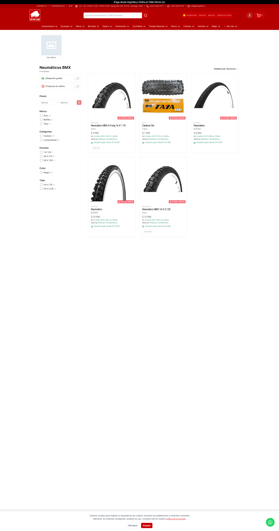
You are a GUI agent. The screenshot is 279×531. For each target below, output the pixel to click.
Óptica (105, 26)
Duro (47, 115)
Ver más (230, 26)
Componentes (52, 140)
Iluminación (120, 26)
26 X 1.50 (49, 160)
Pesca (174, 26)
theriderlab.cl (58, 6)
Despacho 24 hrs (224, 15)
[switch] (76, 78)
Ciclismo (49, 136)
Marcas (211, 15)
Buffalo (48, 119)
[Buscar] (145, 15)
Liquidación (191, 15)
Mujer (214, 26)
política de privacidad (176, 518)
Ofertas (202, 15)
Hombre (201, 26)
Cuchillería (137, 26)
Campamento (47, 26)
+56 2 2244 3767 (177, 6)
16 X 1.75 (49, 184)
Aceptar (147, 525)
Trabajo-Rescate (156, 26)
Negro (48, 172)
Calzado (187, 26)
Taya (47, 123)
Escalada (65, 26)
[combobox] (232, 69)
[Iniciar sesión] (250, 15)
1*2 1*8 (48, 152)
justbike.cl (42, 6)
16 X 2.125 (50, 188)
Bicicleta (92, 26)
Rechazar (132, 525)
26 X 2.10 (49, 156)
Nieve (78, 26)
